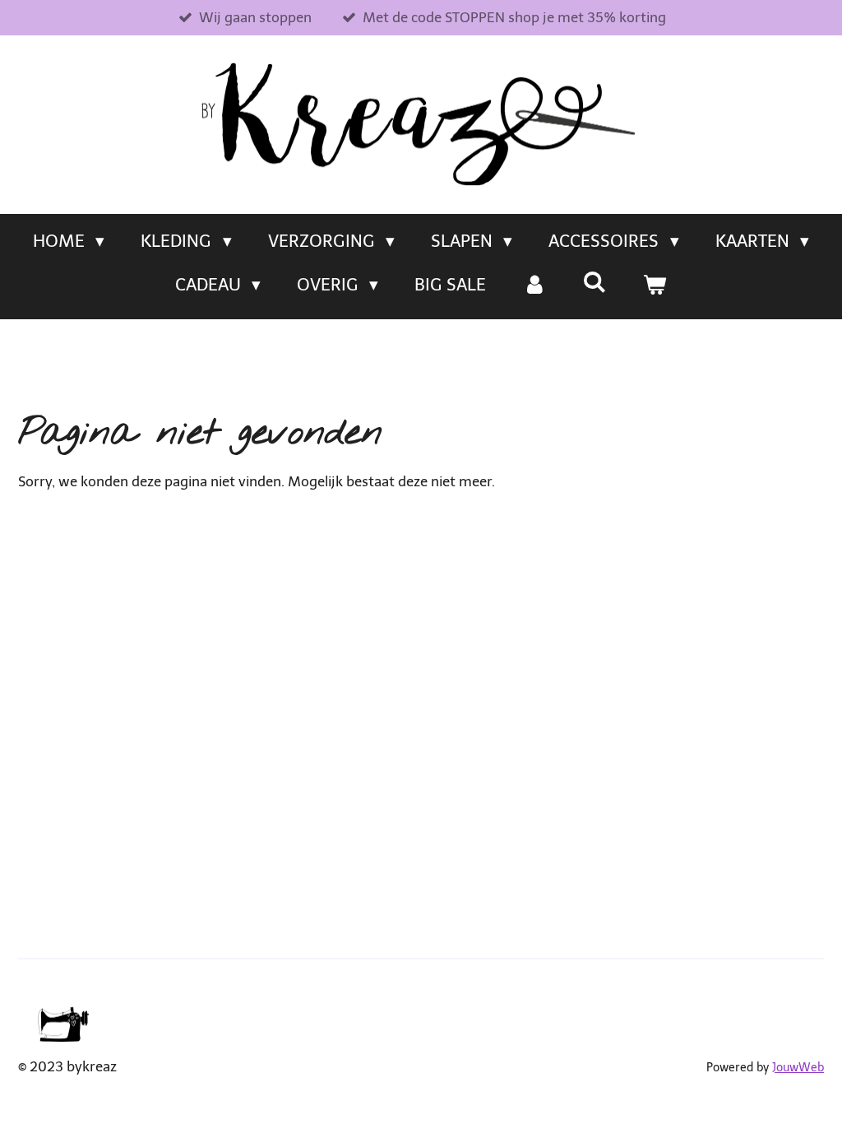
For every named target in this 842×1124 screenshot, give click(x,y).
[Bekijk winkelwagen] (655, 285)
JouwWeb (798, 1068)
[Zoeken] (595, 282)
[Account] (534, 285)
